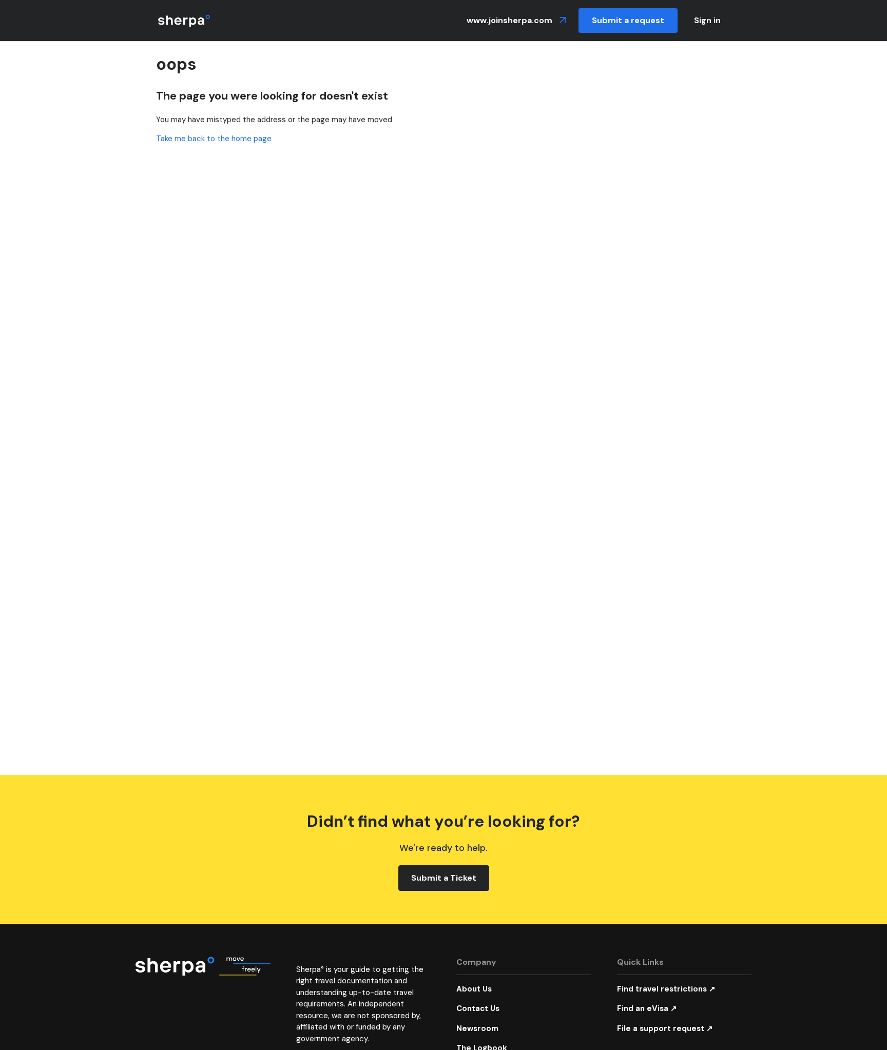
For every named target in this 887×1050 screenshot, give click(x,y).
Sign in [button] (707, 20)
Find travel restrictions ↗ (666, 989)
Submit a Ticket (443, 877)
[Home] (184, 21)
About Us (474, 989)
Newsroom (477, 1028)
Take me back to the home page (214, 138)
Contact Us (477, 1008)
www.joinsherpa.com (510, 20)
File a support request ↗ (665, 1028)
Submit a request (628, 20)
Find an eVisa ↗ (647, 1008)
